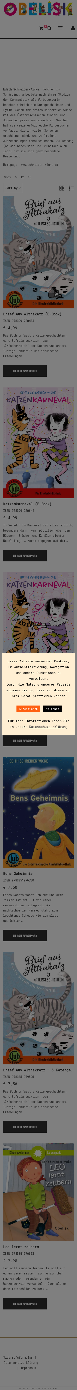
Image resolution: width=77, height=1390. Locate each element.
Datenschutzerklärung (48, 726)
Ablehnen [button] (52, 709)
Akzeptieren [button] (28, 709)
